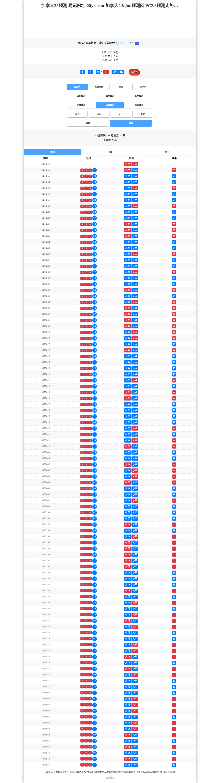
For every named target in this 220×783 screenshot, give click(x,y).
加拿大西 (99, 87)
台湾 (121, 87)
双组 (131, 123)
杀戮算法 (110, 105)
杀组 (99, 114)
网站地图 (110, 777)
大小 (121, 114)
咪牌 (134, 71)
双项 (88, 123)
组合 (77, 114)
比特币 (143, 87)
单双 (143, 114)
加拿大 (77, 87)
